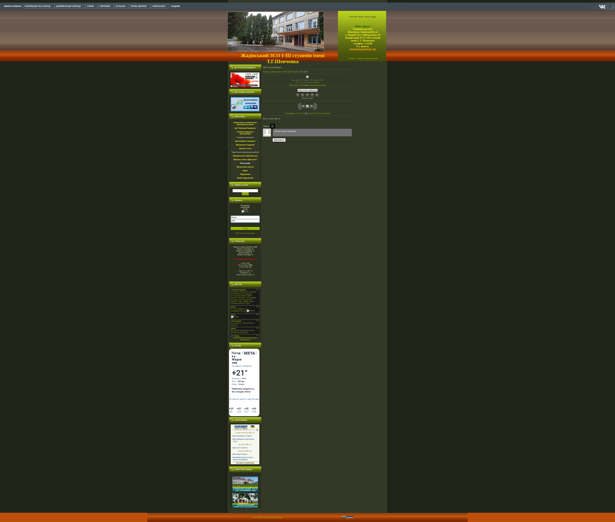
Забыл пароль (240, 233)
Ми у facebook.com (602, 6)
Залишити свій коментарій (366, 58)
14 (314, 113)
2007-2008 (287, 72)
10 (303, 113)
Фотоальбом (276, 72)
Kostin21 (316, 82)
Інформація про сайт (609, 6)
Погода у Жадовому (237, 357)
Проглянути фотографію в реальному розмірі (307, 85)
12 (309, 113)
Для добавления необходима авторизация (245, 339)
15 (316, 113)
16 (319, 113)
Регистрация (250, 233)
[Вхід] (272, 126)
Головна (351, 58)
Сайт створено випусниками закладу (267, 517)
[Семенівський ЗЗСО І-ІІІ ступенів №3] (245, 477)
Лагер (296, 72)
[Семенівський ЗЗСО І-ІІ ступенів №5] (245, 494)
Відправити (279, 140)
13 (311, 113)
